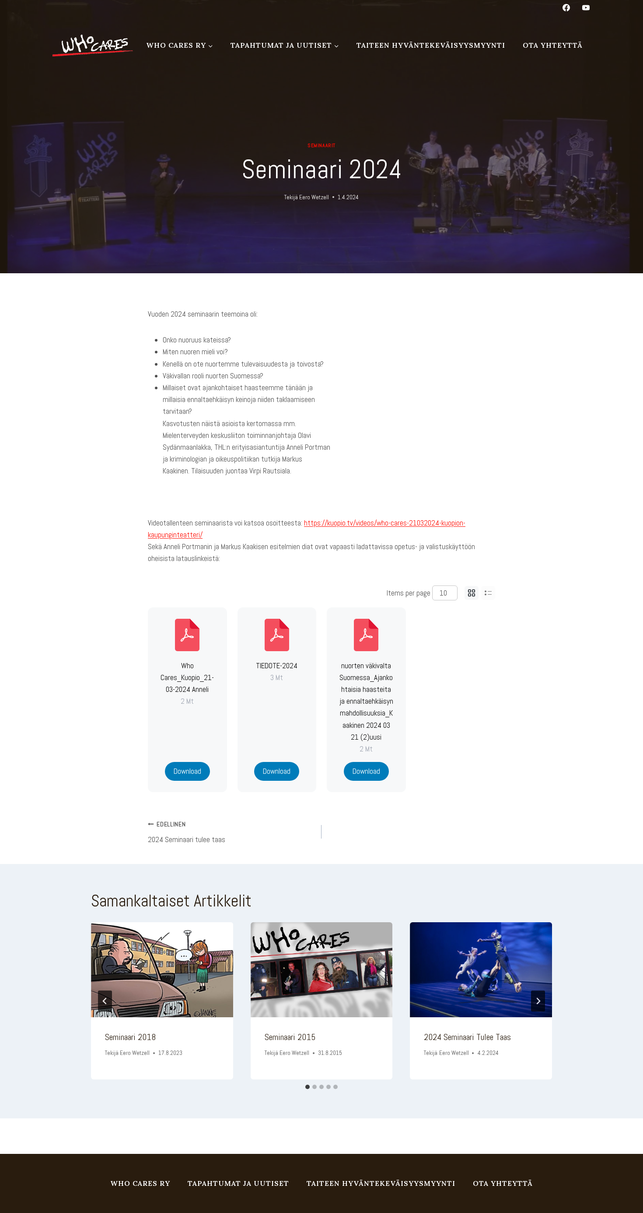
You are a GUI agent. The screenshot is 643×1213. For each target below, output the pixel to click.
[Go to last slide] (105, 1001)
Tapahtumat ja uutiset (238, 1183)
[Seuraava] (538, 1001)
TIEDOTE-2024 (276, 665)
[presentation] (162, 969)
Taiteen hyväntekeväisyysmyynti (430, 45)
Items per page (408, 593)
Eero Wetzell (314, 197)
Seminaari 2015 (290, 1037)
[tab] (307, 1087)
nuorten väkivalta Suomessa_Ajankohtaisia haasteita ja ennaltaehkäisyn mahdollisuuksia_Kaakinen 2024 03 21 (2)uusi (366, 701)
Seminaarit (321, 145)
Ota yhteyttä (553, 45)
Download (187, 771)
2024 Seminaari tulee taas (186, 832)
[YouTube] (585, 7)
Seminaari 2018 (130, 1037)
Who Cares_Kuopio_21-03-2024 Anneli (187, 677)
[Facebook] (566, 7)
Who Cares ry (140, 1183)
